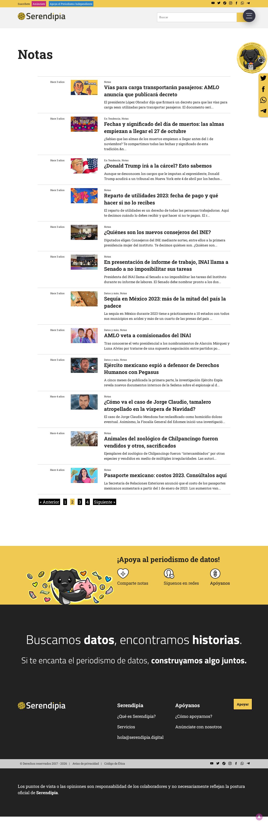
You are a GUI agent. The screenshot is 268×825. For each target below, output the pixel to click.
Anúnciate (39, 3)
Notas (107, 81)
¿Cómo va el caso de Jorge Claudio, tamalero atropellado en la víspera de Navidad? (157, 405)
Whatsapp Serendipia (242, 3)
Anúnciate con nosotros (198, 726)
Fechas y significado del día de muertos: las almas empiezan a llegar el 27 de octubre (164, 127)
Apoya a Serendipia (252, 57)
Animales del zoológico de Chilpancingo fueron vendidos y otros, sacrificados (161, 442)
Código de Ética (114, 763)
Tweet (263, 78)
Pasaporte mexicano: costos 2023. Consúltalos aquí (165, 475)
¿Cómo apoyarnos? (193, 716)
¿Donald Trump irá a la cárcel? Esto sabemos (158, 165)
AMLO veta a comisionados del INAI (147, 335)
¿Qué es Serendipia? (136, 716)
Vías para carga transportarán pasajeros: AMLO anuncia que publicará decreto (161, 91)
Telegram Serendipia (248, 3)
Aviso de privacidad (85, 763)
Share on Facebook (263, 89)
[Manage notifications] (259, 816)
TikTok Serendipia (225, 3)
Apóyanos (220, 583)
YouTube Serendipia (213, 3)
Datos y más (111, 293)
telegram (263, 111)
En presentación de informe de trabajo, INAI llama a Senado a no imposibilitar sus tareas (166, 265)
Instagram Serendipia (230, 3)
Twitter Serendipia (219, 3)
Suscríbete (24, 3)
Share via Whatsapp (263, 100)
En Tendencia (112, 118)
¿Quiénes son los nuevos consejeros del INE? (157, 232)
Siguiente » (104, 502)
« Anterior (49, 502)
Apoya (71, 3)
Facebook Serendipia (236, 3)
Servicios (126, 726)
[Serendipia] (43, 19)
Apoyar (243, 704)
